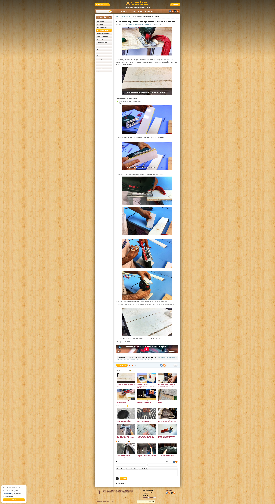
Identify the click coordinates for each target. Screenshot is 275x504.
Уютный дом (100, 53)
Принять (14, 499)
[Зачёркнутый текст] (124, 469)
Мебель (98, 56)
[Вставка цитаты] (142, 469)
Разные (98, 65)
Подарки (99, 71)
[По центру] (129, 469)
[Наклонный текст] (120, 469)
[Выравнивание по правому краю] (131, 469)
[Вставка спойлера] (147, 469)
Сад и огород (100, 39)
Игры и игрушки (100, 59)
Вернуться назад (122, 365)
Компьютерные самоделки (103, 33)
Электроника (100, 24)
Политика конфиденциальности (149, 497)
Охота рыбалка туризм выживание (102, 43)
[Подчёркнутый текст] (122, 469)
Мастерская (99, 50)
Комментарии (150, 11)
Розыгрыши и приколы (102, 62)
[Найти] (110, 11)
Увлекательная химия (102, 27)
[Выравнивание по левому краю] (127, 469)
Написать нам (145, 495)
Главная (125, 11)
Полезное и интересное (102, 36)
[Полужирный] (117, 469)
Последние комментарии (148, 492)
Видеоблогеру (146, 493)
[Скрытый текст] (140, 469)
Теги (141, 11)
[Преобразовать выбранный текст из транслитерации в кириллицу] (144, 469)
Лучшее (133, 11)
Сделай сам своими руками (137, 3)
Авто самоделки (100, 21)
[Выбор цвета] (137, 469)
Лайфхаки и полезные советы (145, 24)
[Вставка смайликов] (134, 469)
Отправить (123, 478)
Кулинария (99, 47)
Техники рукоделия (101, 68)
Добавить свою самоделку (148, 490)
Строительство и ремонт (102, 30)
